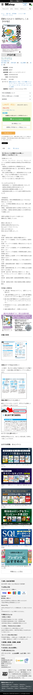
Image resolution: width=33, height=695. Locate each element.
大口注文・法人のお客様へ (9, 647)
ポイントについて (7, 645)
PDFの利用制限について (8, 93)
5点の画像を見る (5, 61)
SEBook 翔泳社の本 (7, 684)
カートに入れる (17, 119)
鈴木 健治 (3, 62)
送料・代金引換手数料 (8, 581)
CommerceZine (14, 686)
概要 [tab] (4, 148)
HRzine (3, 688)
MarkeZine (22, 684)
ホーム (2, 13)
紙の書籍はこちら (16, 123)
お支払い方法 (6, 587)
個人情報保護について (6, 661)
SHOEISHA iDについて (6, 667)
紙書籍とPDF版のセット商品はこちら (16, 127)
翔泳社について (4, 665)
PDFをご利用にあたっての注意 (10, 96)
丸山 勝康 (23, 62)
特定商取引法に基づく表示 (6, 659)
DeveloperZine (23, 688)
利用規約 (3, 658)
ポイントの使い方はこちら (9, 110)
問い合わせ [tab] (16, 148)
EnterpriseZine (5, 686)
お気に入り (9, 133)
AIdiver (16, 688)
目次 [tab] (9, 148)
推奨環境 (4, 99)
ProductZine (10, 688)
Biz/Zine (22, 686)
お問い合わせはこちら (8, 650)
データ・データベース (23, 85)
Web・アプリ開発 (22, 81)
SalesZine (28, 686)
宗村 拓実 (13, 62)
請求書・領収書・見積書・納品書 (11, 642)
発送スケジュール (7, 614)
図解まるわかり (13, 81)
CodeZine (15, 684)
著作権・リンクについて (6, 663)
